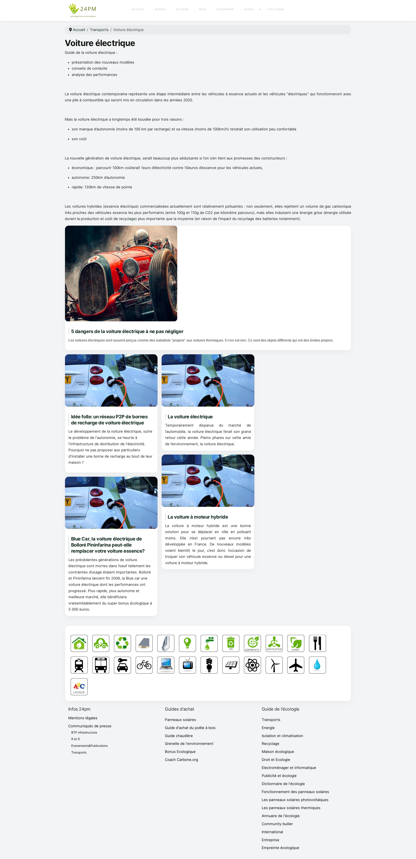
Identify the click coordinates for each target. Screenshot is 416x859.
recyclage (127, 219)
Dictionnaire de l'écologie (283, 784)
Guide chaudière (179, 736)
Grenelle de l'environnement (189, 743)
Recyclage (270, 743)
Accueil (138, 9)
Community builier (277, 824)
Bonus (160, 9)
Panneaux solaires (180, 720)
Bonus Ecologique (180, 751)
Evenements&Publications (89, 745)
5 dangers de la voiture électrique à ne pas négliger (127, 331)
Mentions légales (83, 718)
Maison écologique (278, 751)
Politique (276, 9)
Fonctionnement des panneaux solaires (295, 792)
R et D (75, 739)
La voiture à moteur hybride (198, 517)
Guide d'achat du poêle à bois (190, 728)
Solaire (182, 9)
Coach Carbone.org (181, 759)
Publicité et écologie (279, 776)
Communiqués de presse (89, 726)
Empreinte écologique (280, 848)
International (272, 832)
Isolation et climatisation (282, 736)
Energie (268, 728)
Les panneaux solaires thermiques (291, 808)
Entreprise (270, 840)
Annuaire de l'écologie (281, 816)
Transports (78, 752)
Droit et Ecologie (276, 759)
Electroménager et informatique (289, 767)
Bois (202, 9)
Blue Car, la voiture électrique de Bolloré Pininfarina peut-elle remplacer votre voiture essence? (108, 545)
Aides (249, 9)
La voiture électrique (190, 416)
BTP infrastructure (84, 732)
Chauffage (225, 9)
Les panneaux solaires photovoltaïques (295, 800)
